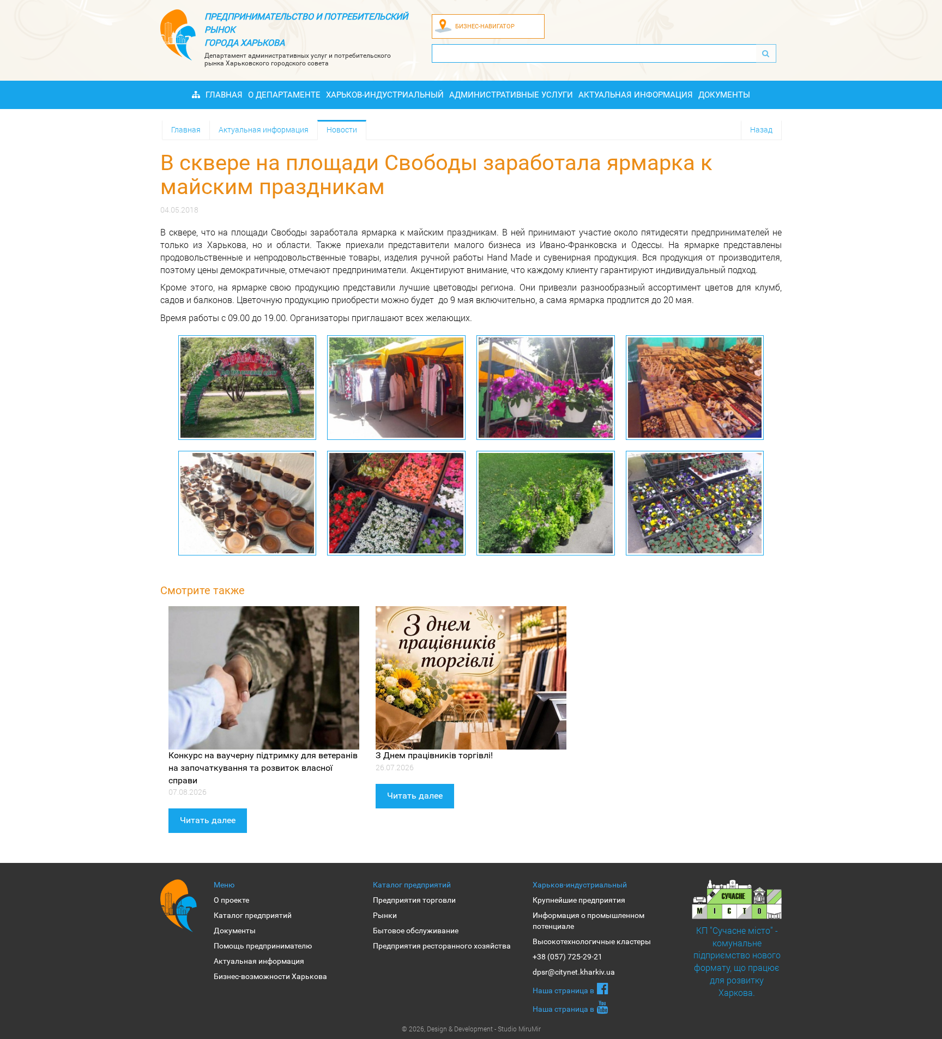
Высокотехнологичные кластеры (592, 941)
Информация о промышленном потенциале (588, 921)
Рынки (385, 915)
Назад (761, 129)
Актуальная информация (635, 95)
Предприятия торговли (414, 900)
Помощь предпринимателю (263, 945)
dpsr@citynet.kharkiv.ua (574, 972)
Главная (224, 95)
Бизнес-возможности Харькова (270, 976)
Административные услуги (511, 95)
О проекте (231, 900)
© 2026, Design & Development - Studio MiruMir (471, 1028)
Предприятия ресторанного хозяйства (442, 945)
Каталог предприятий (253, 915)
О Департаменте (284, 95)
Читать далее (207, 820)
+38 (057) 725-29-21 (567, 956)
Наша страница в (563, 990)
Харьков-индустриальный (385, 95)
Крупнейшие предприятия (579, 900)
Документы (724, 95)
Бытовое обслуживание (415, 930)
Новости (342, 129)
